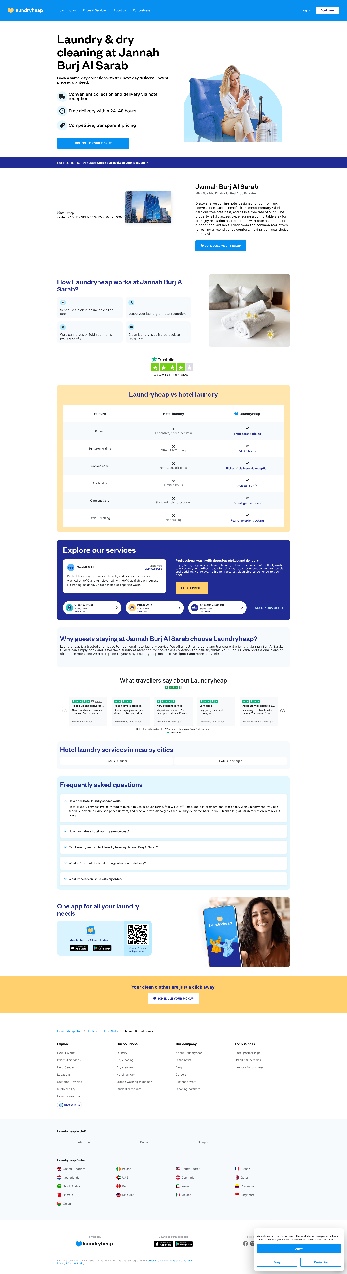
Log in (306, 10)
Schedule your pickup (93, 143)
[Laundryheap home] (25, 10)
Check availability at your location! (121, 162)
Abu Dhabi (111, 1031)
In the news (183, 1060)
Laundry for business (249, 1067)
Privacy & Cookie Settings (71, 1263)
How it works (66, 10)
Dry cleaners (125, 1067)
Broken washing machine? (134, 1082)
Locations (63, 1074)
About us (120, 10)
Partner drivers (186, 1082)
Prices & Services (94, 10)
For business (141, 10)
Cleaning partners (188, 1089)
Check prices (191, 588)
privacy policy (156, 1260)
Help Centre (65, 1067)
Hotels (92, 1031)
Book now (327, 10)
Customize (321, 1262)
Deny (277, 1262)
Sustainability (66, 1089)
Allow (299, 1248)
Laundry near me (68, 1096)
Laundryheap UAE (69, 1031)
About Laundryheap (189, 1053)
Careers (181, 1074)
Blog (179, 1067)
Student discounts (128, 1089)
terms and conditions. (181, 1260)
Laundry (121, 1053)
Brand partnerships (248, 1060)
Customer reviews (69, 1082)
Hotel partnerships (247, 1053)
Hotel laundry (125, 1074)
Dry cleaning (125, 1060)
